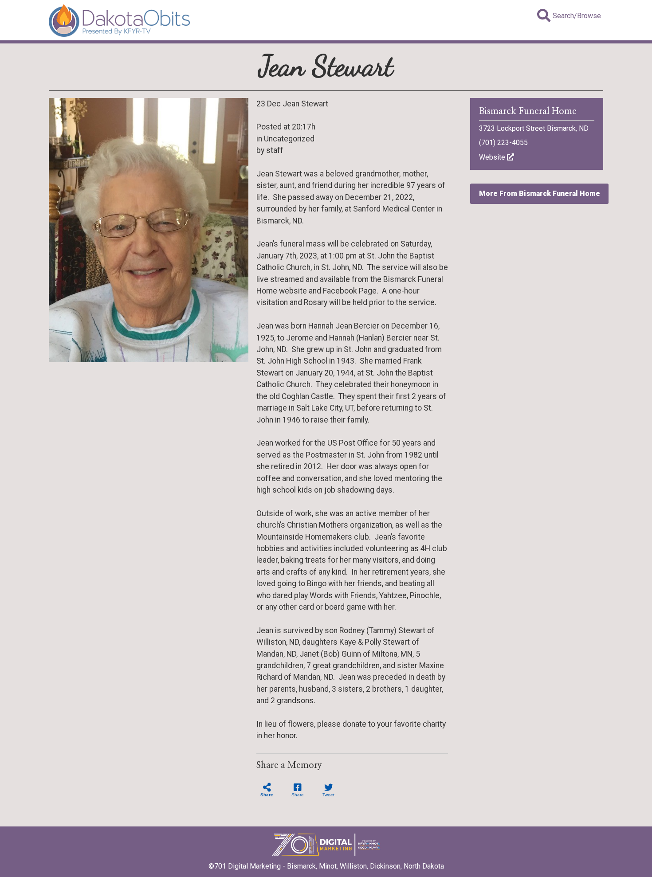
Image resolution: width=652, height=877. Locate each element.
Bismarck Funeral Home (528, 111)
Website (493, 157)
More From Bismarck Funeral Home (539, 193)
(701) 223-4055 (503, 142)
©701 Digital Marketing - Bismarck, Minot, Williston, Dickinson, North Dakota (326, 866)
